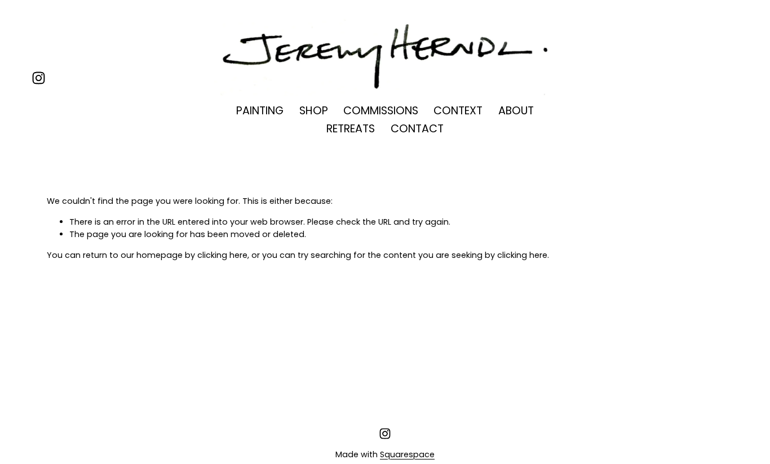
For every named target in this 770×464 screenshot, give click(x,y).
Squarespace (407, 454)
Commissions (380, 110)
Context (458, 110)
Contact (417, 128)
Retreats (350, 128)
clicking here (222, 255)
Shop (313, 110)
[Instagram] (38, 78)
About (516, 110)
